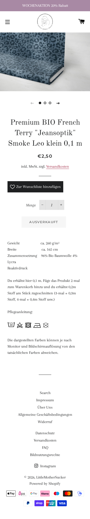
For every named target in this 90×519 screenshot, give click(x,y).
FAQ (45, 447)
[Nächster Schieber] (58, 102)
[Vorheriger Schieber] (32, 102)
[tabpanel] (45, 61)
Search (45, 393)
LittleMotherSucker (51, 477)
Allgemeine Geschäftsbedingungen (45, 414)
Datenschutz (45, 433)
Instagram (47, 466)
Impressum (45, 400)
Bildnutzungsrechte (45, 455)
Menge (31, 205)
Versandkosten (57, 166)
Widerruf (45, 422)
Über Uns (45, 407)
